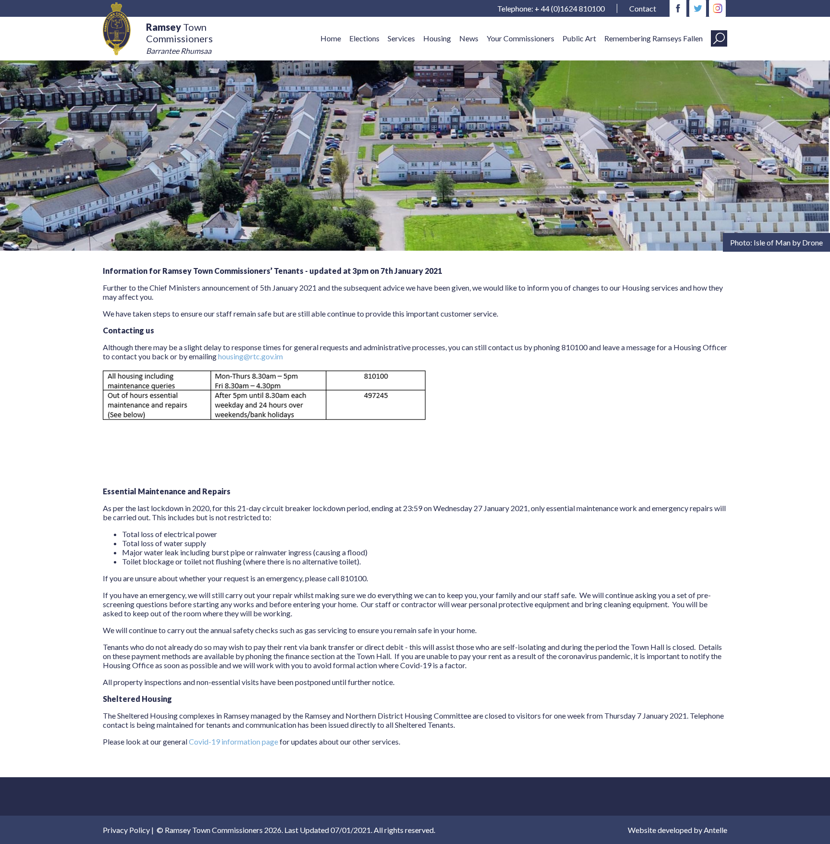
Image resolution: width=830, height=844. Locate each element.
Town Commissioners (179, 38)
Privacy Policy (126, 829)
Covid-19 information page (234, 741)
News (468, 38)
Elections (364, 38)
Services (401, 38)
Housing (437, 38)
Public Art (579, 38)
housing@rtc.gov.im (250, 356)
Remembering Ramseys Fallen (653, 38)
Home (330, 38)
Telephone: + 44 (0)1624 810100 (551, 8)
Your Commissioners (520, 38)
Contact (642, 8)
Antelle (715, 829)
